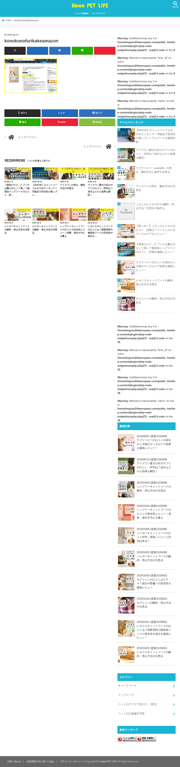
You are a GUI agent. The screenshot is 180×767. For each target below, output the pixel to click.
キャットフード (127, 685)
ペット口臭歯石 (82, 13)
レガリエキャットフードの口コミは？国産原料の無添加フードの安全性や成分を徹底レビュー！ (154, 629)
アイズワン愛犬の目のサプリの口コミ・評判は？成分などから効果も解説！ (155, 154)
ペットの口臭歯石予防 (131, 713)
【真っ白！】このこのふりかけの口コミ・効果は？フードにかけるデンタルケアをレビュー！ (155, 230)
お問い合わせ (14, 761)
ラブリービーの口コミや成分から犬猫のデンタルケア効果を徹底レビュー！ (155, 266)
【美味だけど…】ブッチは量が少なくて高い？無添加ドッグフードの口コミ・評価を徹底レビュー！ (155, 248)
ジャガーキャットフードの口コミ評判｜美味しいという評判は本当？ (154, 535)
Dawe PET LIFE (90, 5)
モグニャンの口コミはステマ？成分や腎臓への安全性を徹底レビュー (154, 581)
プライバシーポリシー (71, 761)
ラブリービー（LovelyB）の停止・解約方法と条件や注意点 (154, 170)
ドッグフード (126, 695)
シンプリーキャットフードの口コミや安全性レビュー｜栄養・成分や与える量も (154, 511)
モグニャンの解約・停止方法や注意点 (155, 300)
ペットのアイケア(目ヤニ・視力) (137, 704)
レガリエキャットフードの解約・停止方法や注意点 (155, 282)
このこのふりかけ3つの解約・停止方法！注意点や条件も (155, 206)
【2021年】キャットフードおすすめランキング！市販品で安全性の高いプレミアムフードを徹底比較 (155, 136)
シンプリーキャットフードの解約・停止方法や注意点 (154, 486)
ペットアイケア (98, 13)
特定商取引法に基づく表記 (40, 761)
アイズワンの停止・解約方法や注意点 (155, 188)
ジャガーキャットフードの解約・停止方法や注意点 (154, 556)
